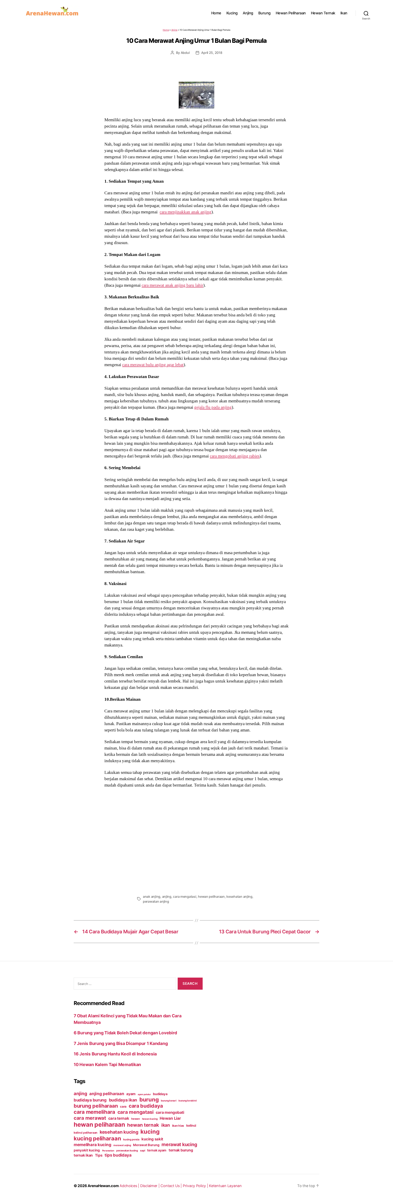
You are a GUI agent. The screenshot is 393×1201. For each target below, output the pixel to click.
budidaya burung (90, 1100)
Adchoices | (130, 1186)
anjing (166, 896)
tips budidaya (118, 1155)
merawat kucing (179, 1144)
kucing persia (131, 1139)
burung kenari (168, 1100)
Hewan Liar (170, 1118)
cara (123, 1106)
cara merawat (90, 1118)
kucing (149, 1131)
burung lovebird (187, 1100)
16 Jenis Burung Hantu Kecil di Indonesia (115, 1053)
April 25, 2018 (211, 53)
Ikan (343, 13)
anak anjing (151, 896)
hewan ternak (143, 1125)
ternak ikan (83, 1155)
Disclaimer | (150, 1186)
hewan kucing (150, 1118)
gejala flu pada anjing (213, 407)
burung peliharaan (96, 1106)
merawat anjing (122, 1145)
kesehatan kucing (119, 1132)
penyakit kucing (87, 1150)
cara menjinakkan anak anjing (185, 211)
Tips (99, 1155)
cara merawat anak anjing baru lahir (172, 285)
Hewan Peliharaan (291, 13)
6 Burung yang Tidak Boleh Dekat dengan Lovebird (125, 1032)
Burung (264, 13)
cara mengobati (170, 1112)
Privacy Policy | (196, 1186)
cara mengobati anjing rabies (235, 456)
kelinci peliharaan (85, 1132)
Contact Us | (171, 1186)
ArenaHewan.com (103, 1186)
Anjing (248, 13)
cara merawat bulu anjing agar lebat (153, 364)
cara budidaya (146, 1106)
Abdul (185, 53)
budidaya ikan (123, 1100)
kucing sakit (152, 1139)
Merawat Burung (146, 1145)
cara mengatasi (184, 896)
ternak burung (181, 1150)
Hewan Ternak (323, 13)
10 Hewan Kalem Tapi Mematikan (107, 1064)
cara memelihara (94, 1112)
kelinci (191, 1125)
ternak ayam (156, 1150)
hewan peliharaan (211, 896)
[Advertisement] (196, 840)
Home (216, 13)
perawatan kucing (127, 1150)
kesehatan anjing (239, 896)
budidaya (160, 1094)
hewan (135, 1118)
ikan (165, 1125)
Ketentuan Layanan (225, 1186)
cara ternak (118, 1118)
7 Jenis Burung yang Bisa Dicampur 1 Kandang (121, 1043)
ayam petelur (144, 1094)
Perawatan (108, 1150)
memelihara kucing (92, 1144)
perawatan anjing (156, 901)
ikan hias (178, 1125)
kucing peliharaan (97, 1138)
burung (149, 1099)
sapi (142, 1150)
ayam (131, 1094)
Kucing (232, 13)
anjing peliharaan (106, 1093)
